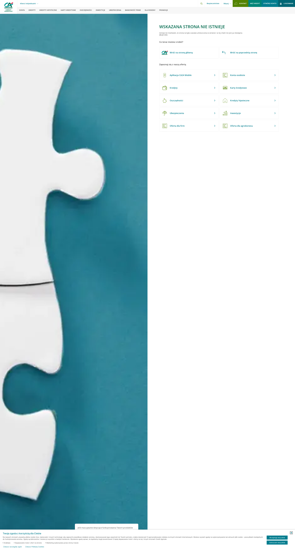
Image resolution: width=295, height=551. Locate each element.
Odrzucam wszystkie (277, 543)
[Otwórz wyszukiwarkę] (201, 3)
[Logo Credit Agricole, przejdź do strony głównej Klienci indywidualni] (8, 7)
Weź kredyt (255, 3)
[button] (291, 533)
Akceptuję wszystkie (277, 538)
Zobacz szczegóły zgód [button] (12, 547)
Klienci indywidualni (28, 3)
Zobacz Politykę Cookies (34, 547)
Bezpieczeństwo (213, 3)
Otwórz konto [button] (269, 3)
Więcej (226, 3)
